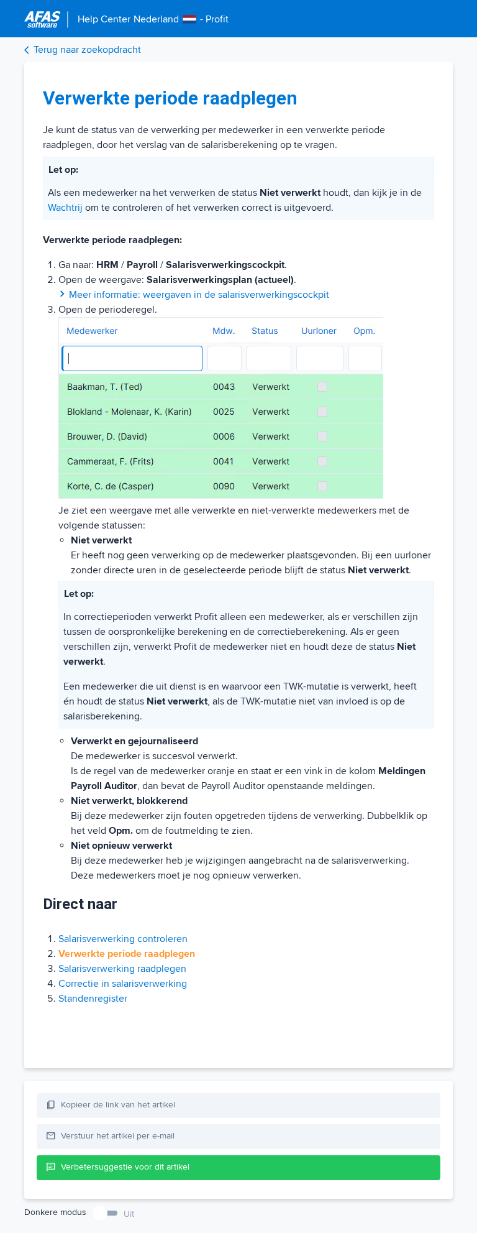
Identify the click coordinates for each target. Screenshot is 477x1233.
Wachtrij (65, 207)
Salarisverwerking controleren (123, 939)
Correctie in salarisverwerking (122, 983)
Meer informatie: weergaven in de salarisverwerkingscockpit (199, 295)
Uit (129, 1214)
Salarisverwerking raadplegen (122, 969)
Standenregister (92, 998)
